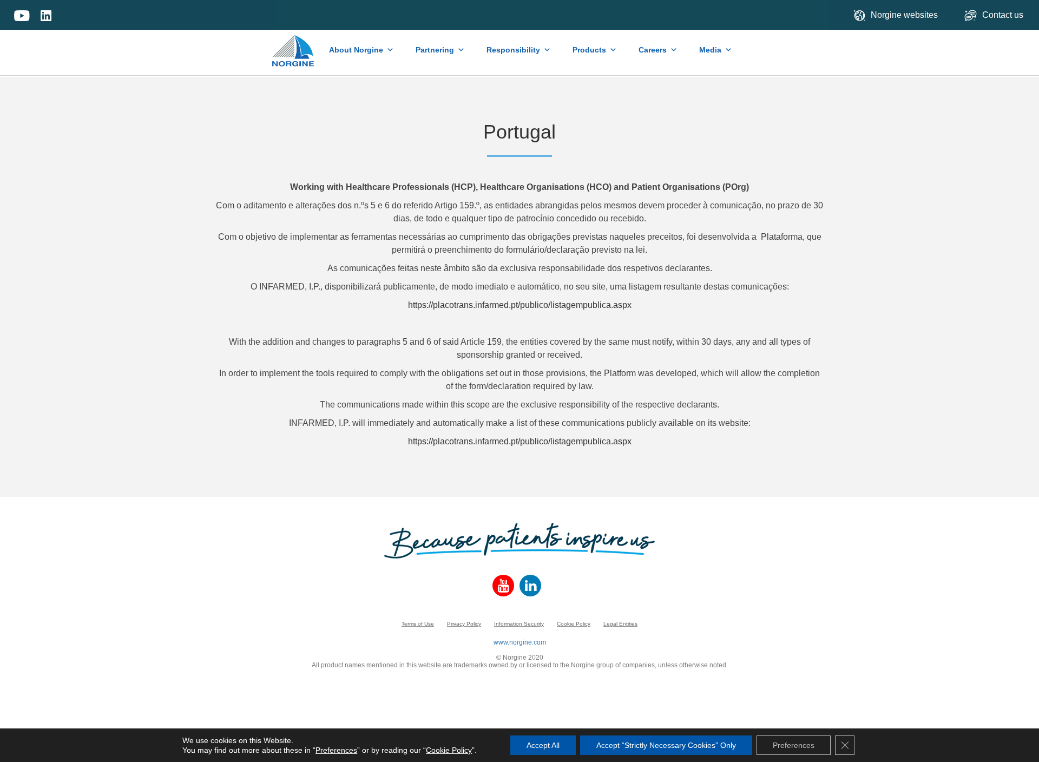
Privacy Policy (464, 624)
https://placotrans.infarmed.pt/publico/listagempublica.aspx (520, 305)
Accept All (543, 745)
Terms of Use (418, 624)
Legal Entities (620, 624)
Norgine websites (904, 14)
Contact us (1003, 14)
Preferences (336, 750)
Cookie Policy (573, 624)
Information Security (519, 624)
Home (293, 45)
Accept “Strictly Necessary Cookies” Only (666, 745)
